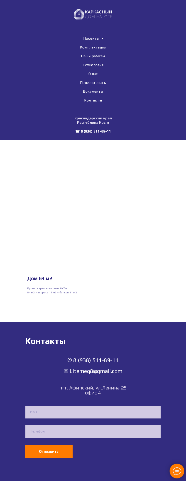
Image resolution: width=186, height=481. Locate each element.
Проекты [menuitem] (91, 38)
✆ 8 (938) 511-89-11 (93, 360)
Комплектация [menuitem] (93, 47)
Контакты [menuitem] (93, 100)
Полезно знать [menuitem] (93, 82)
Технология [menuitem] (93, 65)
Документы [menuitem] (93, 91)
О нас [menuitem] (93, 74)
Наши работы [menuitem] (93, 56)
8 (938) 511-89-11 (96, 131)
